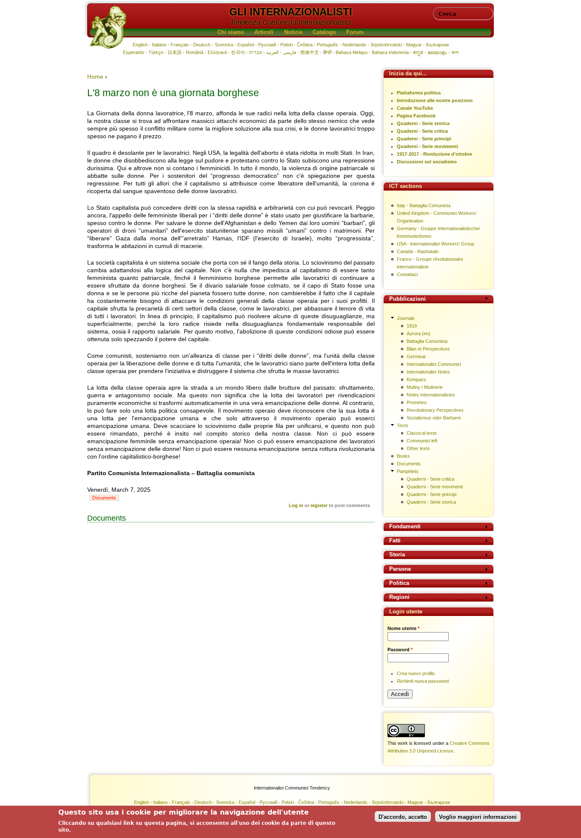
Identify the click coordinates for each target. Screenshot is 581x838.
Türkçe (155, 52)
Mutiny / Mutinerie (425, 387)
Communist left (422, 440)
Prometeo (417, 402)
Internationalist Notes (428, 371)
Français (180, 44)
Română (194, 52)
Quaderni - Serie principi (424, 138)
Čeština (305, 44)
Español (245, 44)
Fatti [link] (395, 541)
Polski (286, 44)
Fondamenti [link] (405, 527)
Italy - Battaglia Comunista (423, 205)
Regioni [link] (399, 597)
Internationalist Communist (434, 364)
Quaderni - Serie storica (423, 123)
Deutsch (202, 44)
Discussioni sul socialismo (427, 161)
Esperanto (133, 52)
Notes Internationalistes (431, 394)
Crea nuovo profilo (416, 673)
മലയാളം (437, 52)
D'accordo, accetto (403, 816)
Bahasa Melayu (351, 52)
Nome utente (403, 628)
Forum (355, 32)
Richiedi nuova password (423, 681)
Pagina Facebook (416, 115)
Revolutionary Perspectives (435, 410)
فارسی (289, 52)
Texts (402, 425)
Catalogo (324, 32)
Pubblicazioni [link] (407, 299)
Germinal (416, 356)
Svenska (224, 44)
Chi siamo (230, 32)
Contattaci (407, 274)
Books (403, 456)
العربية (272, 52)
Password (400, 649)
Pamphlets (408, 471)
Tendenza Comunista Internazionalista (290, 22)
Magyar (414, 44)
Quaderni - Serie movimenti (427, 146)
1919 (412, 325)
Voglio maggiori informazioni (478, 816)
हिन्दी (327, 52)
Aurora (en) (418, 333)
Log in (296, 505)
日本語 (175, 52)
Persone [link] (400, 569)
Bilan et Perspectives (428, 348)
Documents (104, 497)
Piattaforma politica (419, 92)
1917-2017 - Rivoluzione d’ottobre (434, 154)
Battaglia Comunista (427, 341)
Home (95, 76)
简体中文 (309, 52)
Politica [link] (399, 583)
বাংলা (455, 52)
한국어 (238, 52)
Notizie (293, 32)
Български (437, 44)
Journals (406, 318)
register (319, 505)
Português (327, 44)
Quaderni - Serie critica (422, 131)
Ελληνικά (217, 52)
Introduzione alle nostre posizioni (435, 100)
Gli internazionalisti (290, 11)
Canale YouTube (415, 108)
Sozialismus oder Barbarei (434, 417)
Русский (267, 44)
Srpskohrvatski (386, 44)
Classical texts (422, 433)
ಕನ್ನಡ (418, 52)
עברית (255, 52)
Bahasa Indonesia (390, 52)
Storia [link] (397, 555)
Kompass (416, 379)
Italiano (159, 44)
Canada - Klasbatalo (418, 251)
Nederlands (354, 44)
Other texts (418, 448)
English (140, 44)
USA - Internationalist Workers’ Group (435, 243)
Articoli (263, 32)
